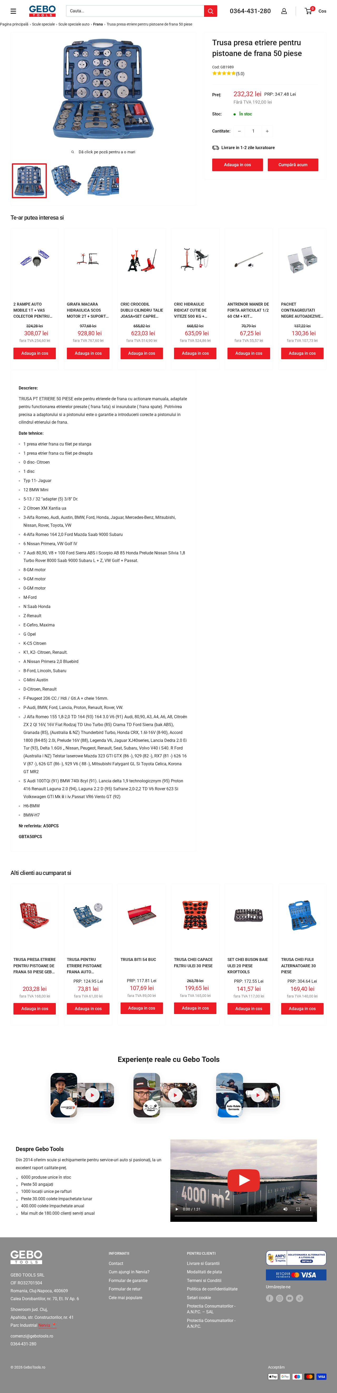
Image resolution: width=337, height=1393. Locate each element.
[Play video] (92, 1095)
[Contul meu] (284, 11)
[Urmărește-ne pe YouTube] (289, 1298)
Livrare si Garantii (203, 1263)
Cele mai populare (125, 1297)
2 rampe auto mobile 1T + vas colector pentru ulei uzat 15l (31, 313)
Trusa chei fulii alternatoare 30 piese (298, 965)
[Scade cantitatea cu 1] (239, 131)
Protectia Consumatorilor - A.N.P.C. (211, 1323)
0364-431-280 (250, 11)
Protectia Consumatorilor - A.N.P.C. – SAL (211, 1309)
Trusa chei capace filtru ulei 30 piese (193, 962)
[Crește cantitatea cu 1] (267, 131)
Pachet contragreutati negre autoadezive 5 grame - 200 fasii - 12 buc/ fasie (301, 316)
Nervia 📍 (47, 1325)
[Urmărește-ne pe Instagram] (279, 1298)
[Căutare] (210, 11)
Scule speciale (43, 24)
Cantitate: (221, 131)
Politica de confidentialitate (212, 1288)
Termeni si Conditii (204, 1280)
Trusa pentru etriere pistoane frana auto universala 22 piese (87, 968)
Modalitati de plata (204, 1271)
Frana (98, 24)
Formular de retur (125, 1288)
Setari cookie (199, 1297)
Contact (116, 1263)
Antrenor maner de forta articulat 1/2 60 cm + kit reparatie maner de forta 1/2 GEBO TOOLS (248, 319)
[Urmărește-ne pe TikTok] (299, 1298)
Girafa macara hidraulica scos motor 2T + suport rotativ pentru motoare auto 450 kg (86, 319)
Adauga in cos (237, 164)
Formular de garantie (128, 1280)
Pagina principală (14, 24)
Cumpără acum (293, 164)
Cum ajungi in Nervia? (129, 1271)
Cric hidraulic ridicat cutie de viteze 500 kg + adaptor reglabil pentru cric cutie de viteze (192, 319)
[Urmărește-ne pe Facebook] (269, 1298)
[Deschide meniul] (13, 11)
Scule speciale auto (74, 24)
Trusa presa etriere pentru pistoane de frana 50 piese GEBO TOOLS (34, 968)
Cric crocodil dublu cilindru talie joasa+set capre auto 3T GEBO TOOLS (142, 313)
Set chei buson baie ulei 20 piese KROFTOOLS (247, 965)
